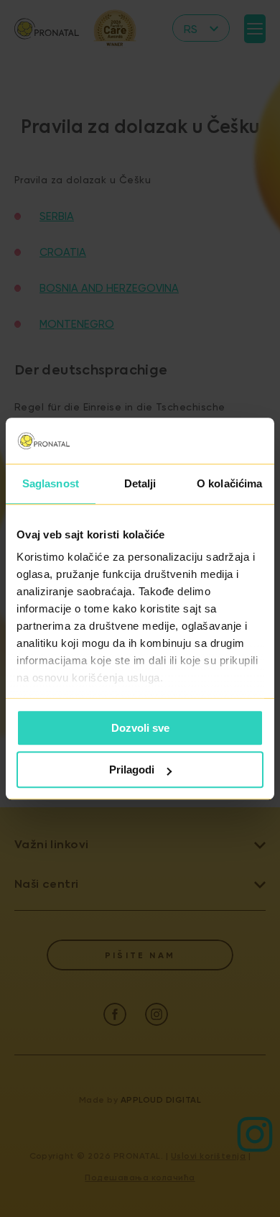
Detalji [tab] (140, 483)
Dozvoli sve (140, 728)
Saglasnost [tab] (50, 483)
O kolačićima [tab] (229, 483)
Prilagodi (131, 769)
